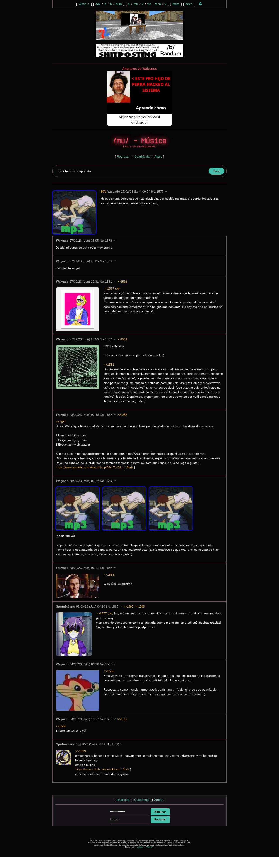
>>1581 (109, 364)
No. (153, 191)
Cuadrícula (142, 156)
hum (119, 4)
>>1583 (122, 339)
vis (149, 4)
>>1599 (140, 606)
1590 (108, 664)
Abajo (158, 156)
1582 (108, 339)
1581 (108, 281)
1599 (108, 719)
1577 (160, 191)
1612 (115, 744)
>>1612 (122, 719)
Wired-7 (83, 4)
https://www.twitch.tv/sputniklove (97, 769)
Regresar (123, 156)
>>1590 (128, 606)
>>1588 (109, 671)
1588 (114, 606)
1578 (108, 240)
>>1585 (122, 414)
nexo (188, 4)
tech (158, 4)
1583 (108, 414)
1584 (108, 481)
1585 (108, 567)
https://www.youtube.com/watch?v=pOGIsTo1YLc (89, 467)
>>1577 (112, 288)
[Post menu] (166, 191)
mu (136, 4)
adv (97, 4)
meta (175, 4)
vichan (140, 847)
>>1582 (122, 281)
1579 (108, 261)
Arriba (158, 799)
